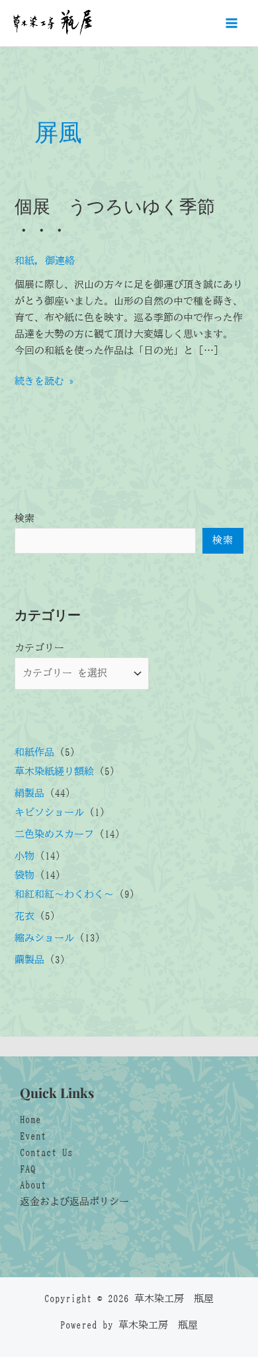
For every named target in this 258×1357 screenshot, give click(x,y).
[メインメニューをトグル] (231, 23)
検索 (24, 518)
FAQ (28, 1169)
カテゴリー (39, 648)
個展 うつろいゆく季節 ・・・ (115, 217)
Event (33, 1136)
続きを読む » (45, 382)
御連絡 (60, 261)
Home (30, 1119)
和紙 (24, 261)
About (33, 1185)
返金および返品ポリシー (74, 1201)
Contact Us (46, 1152)
